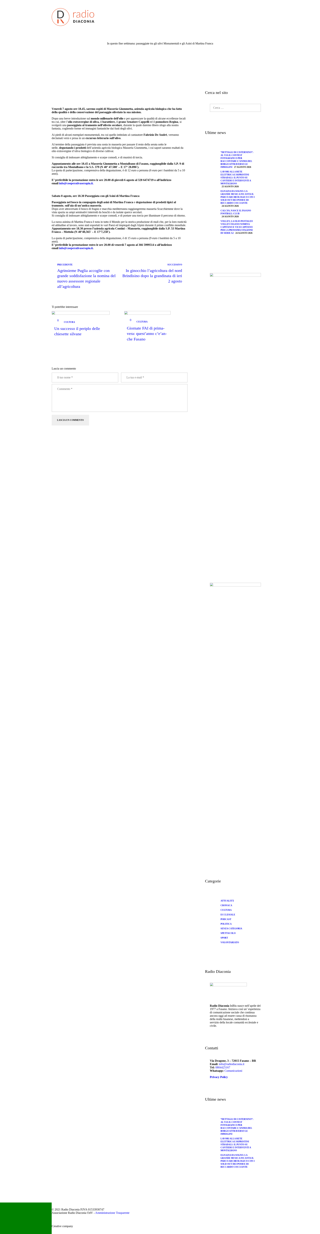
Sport (224, 938)
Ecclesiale (228, 914)
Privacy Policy (219, 1077)
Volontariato (230, 942)
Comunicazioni (233, 1070)
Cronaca (226, 905)
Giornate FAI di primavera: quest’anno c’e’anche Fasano (147, 333)
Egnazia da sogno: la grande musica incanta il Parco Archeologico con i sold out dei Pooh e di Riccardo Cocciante (238, 197)
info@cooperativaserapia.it (76, 248)
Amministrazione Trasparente (112, 1212)
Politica (226, 924)
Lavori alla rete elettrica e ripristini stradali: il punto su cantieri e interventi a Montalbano (236, 177)
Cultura (69, 322)
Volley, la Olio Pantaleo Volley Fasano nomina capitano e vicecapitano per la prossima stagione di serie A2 (237, 227)
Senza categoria (231, 928)
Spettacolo (228, 933)
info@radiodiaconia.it (231, 1064)
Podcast (226, 919)
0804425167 (222, 1067)
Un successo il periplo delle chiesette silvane (77, 331)
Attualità (227, 900)
